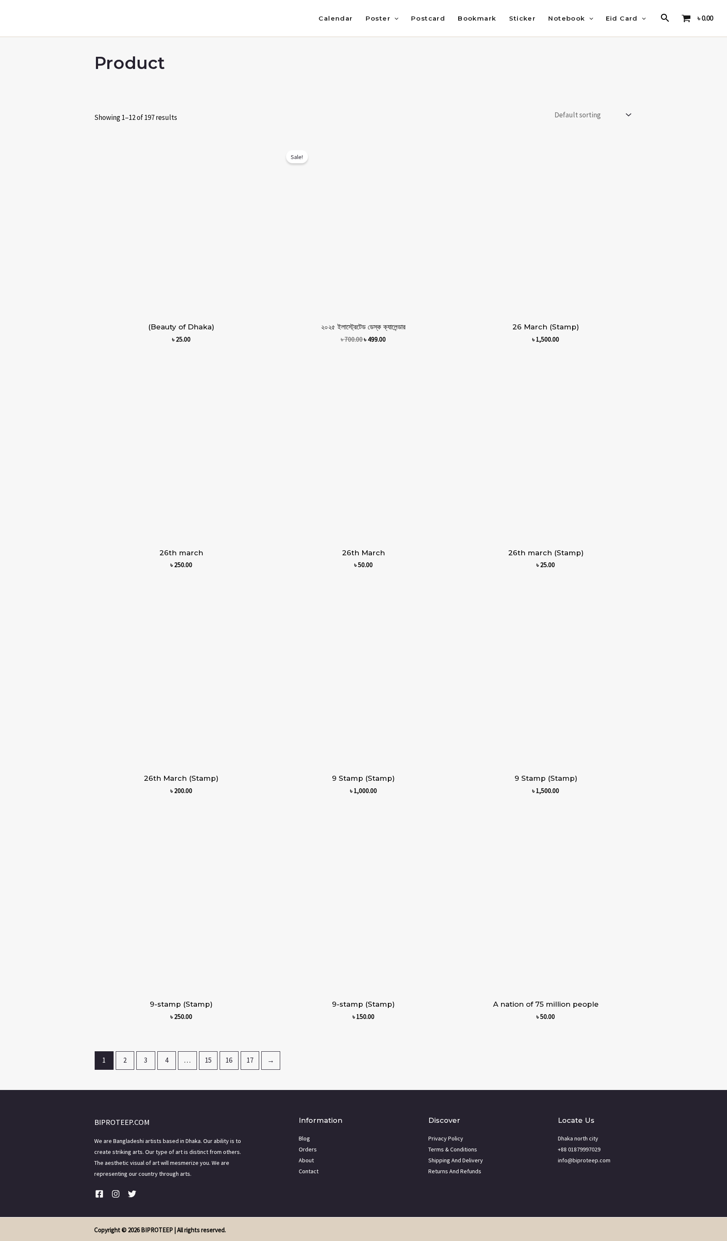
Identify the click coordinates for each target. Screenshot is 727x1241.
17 (250, 1060)
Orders (308, 1149)
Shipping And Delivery (455, 1160)
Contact (308, 1171)
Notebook (566, 18)
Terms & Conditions (452, 1149)
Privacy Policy (445, 1138)
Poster (378, 18)
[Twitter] (132, 1194)
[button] (394, 18)
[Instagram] (116, 1194)
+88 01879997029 (579, 1149)
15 (208, 1060)
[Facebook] (99, 1194)
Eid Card (622, 18)
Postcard (428, 18)
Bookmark (477, 18)
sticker (522, 18)
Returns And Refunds (454, 1171)
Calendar (335, 18)
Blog (304, 1138)
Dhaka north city (578, 1138)
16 (229, 1060)
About (306, 1160)
